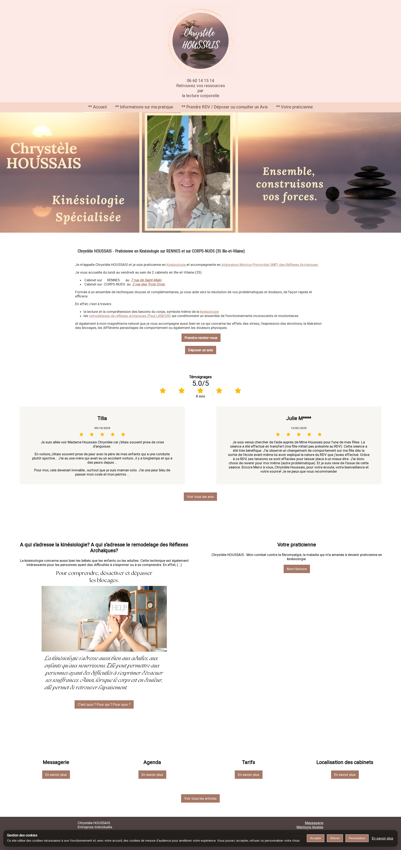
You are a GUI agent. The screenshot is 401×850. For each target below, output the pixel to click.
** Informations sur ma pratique (144, 106)
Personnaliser (357, 838)
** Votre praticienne (294, 106)
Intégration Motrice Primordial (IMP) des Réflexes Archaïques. (270, 265)
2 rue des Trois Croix (148, 284)
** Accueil (97, 106)
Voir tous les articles (200, 798)
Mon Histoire (297, 569)
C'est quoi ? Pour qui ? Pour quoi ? (104, 704)
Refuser (335, 838)
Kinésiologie (176, 265)
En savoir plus (56, 775)
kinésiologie (209, 312)
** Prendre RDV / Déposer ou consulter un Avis (224, 106)
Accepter (315, 838)
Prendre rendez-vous (201, 338)
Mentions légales (310, 827)
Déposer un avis (200, 350)
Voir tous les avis (200, 497)
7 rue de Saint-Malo (146, 280)
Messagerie (314, 823)
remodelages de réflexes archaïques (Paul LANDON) (130, 316)
